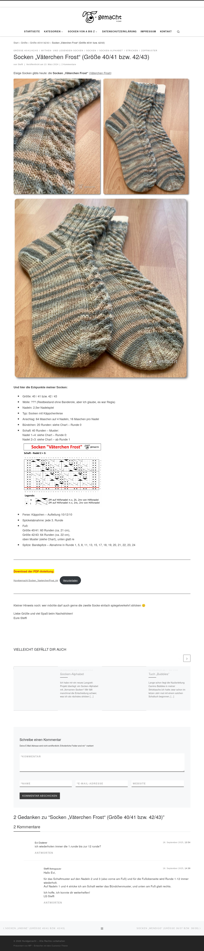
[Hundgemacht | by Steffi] (102, 16)
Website (139, 783)
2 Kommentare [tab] (27, 826)
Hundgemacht (29, 940)
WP (30, 945)
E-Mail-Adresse (90, 783)
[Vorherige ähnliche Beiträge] (179, 658)
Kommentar (31, 756)
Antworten (44, 852)
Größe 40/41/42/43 (39, 42)
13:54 (187, 842)
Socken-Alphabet (72, 674)
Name (26, 783)
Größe (24, 42)
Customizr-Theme (60, 945)
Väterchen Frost (100, 73)
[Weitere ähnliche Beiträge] (186, 658)
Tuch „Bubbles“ (159, 674)
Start (16, 42)
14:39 (187, 868)
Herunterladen (70, 580)
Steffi (20, 64)
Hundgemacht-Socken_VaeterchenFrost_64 (36, 580)
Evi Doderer (41, 842)
